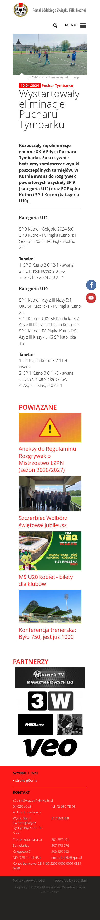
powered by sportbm (71, 880)
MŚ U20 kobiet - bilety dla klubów (46, 580)
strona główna (26, 780)
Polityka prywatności (29, 880)
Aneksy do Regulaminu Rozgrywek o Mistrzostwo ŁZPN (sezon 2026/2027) (47, 459)
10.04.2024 (30, 85)
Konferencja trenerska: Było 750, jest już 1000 (47, 633)
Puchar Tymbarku (57, 85)
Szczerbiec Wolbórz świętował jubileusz (43, 521)
